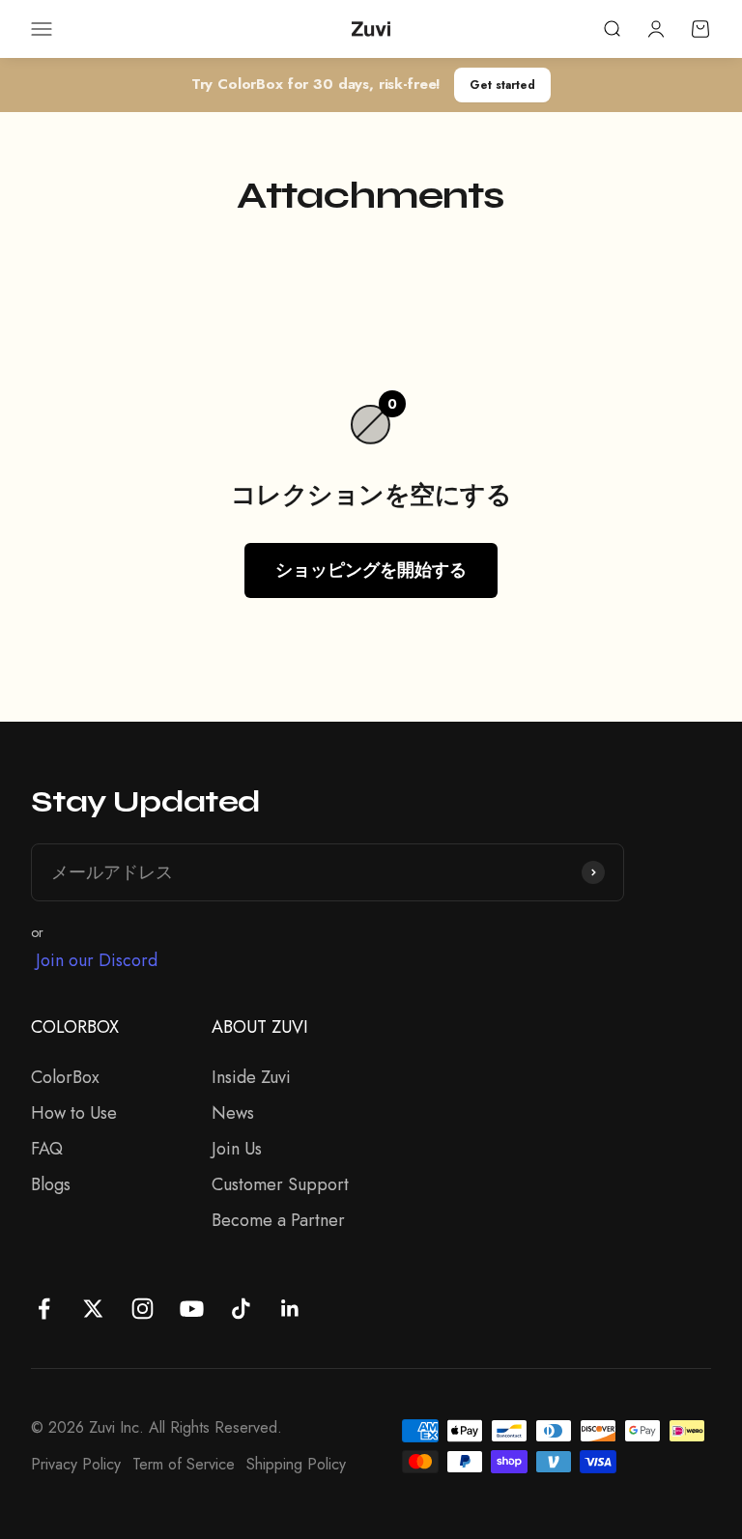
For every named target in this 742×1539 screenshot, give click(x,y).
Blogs (51, 1184)
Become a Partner (278, 1220)
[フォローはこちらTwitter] (93, 1309)
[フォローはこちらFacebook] (44, 1309)
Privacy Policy (76, 1464)
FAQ (47, 1148)
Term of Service (183, 1464)
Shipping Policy (296, 1464)
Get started (502, 84)
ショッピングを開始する (371, 570)
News (233, 1113)
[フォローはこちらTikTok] (241, 1309)
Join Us (237, 1148)
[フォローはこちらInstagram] (142, 1309)
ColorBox (65, 1077)
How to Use (74, 1113)
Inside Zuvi (251, 1077)
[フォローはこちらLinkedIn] (290, 1309)
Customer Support (280, 1184)
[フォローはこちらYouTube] (192, 1309)
